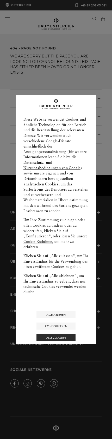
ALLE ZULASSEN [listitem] (56, 338)
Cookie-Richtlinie (37, 241)
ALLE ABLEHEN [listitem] (56, 315)
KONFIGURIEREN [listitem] (56, 326)
